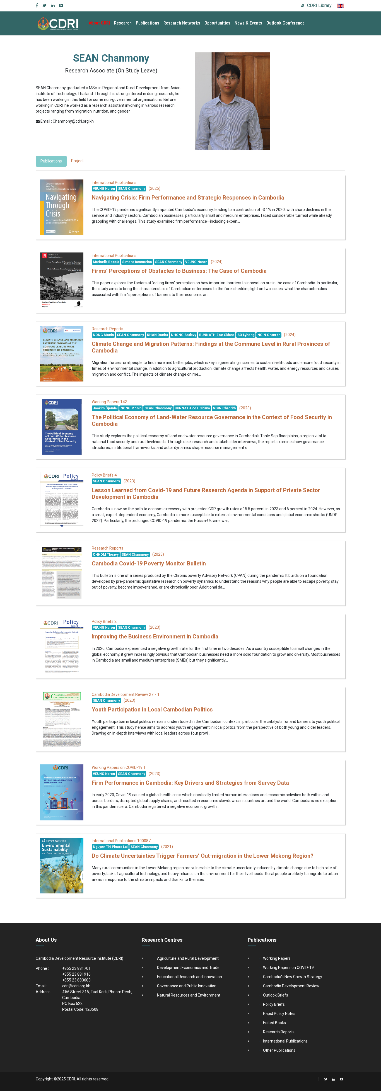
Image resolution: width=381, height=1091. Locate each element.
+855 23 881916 (76, 974)
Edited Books (274, 1022)
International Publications (285, 1041)
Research (123, 23)
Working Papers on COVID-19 (288, 967)
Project (77, 161)
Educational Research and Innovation (189, 977)
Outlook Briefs (275, 995)
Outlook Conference (285, 23)
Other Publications (279, 1050)
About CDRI (99, 23)
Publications (147, 23)
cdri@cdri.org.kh (76, 986)
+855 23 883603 (76, 980)
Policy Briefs (274, 1004)
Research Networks (181, 23)
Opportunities (217, 23)
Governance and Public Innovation (186, 986)
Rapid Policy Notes (279, 1013)
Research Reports (279, 1032)
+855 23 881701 (76, 968)
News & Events (248, 23)
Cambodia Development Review (291, 986)
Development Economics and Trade (188, 967)
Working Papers (277, 958)
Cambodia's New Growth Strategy (292, 977)
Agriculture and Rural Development (188, 958)
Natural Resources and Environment (188, 995)
